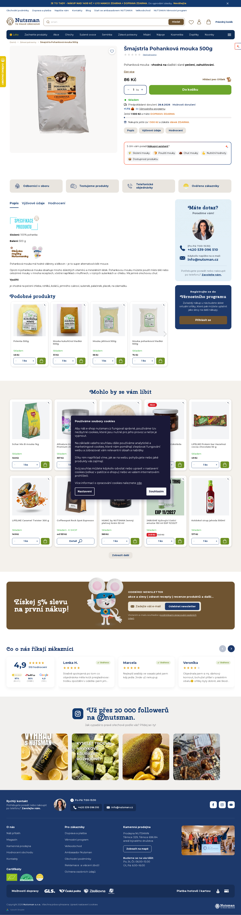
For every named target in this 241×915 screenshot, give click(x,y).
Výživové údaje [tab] (33, 203)
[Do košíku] (45, 464)
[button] (139, 153)
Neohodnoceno (150, 54)
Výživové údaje (151, 130)
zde (139, 483)
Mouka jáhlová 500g (104, 341)
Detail (73, 541)
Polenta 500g (21, 341)
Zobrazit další (120, 555)
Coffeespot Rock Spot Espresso (75, 520)
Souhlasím (156, 491)
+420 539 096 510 (88, 807)
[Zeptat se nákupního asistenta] (226, 146)
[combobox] (114, 22)
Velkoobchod (143, 10)
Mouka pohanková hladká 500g (147, 342)
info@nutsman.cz (122, 807)
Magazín (11, 839)
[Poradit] (49, 403)
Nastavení (85, 491)
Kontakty (77, 10)
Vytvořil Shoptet (17, 910)
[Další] (231, 648)
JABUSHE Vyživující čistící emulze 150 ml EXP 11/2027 (162, 521)
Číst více (129, 71)
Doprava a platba (41, 10)
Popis (130, 130)
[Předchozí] (222, 648)
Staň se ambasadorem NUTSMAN (113, 10)
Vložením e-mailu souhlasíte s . (162, 617)
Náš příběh (13, 833)
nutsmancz (222, 804)
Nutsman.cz (213, 804)
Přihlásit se (203, 320)
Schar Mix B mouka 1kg (25, 444)
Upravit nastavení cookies (84, 904)
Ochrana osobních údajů (80, 871)
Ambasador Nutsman (78, 852)
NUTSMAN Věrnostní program (170, 10)
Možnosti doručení (184, 104)
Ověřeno (102, 662)
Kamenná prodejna (18, 846)
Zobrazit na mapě (137, 848)
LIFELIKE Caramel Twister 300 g (30, 520)
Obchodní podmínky (17, 10)
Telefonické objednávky (144, 186)
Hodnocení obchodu (19, 852)
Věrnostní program (76, 839)
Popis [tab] (14, 203)
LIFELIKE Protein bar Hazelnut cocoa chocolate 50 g (208, 445)
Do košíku (190, 89)
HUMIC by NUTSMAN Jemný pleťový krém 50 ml (118, 521)
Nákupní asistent (157, 146)
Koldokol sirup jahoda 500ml (208, 520)
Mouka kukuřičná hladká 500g (67, 342)
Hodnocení (176, 130)
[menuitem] (14, 34)
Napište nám (61, 10)
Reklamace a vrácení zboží (82, 865)
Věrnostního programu (152, 108)
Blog (88, 10)
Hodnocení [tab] (56, 203)
